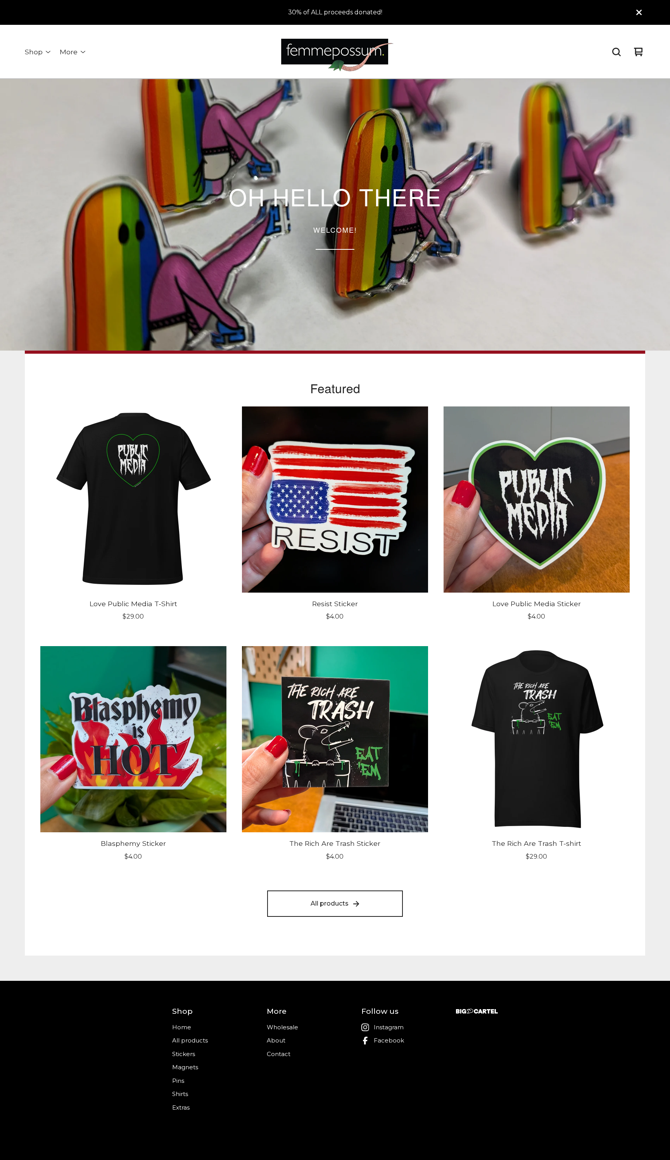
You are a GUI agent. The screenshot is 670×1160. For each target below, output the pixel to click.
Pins (178, 1080)
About (276, 1040)
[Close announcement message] (639, 12)
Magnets (185, 1067)
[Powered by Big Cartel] (477, 1011)
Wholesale (282, 1027)
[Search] (616, 52)
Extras (181, 1107)
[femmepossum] (335, 52)
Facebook (389, 1040)
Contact (278, 1054)
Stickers (183, 1054)
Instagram (389, 1027)
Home (181, 1027)
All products (330, 903)
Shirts (180, 1094)
